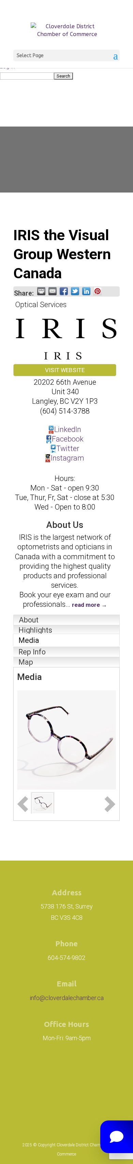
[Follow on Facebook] (73, 1072)
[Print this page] (41, 291)
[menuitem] (66, 75)
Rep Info (32, 652)
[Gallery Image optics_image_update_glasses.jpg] (43, 802)
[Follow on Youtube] (66, 1100)
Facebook (68, 439)
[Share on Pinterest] (97, 291)
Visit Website (65, 370)
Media (28, 640)
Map (25, 662)
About (29, 620)
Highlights (35, 630)
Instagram (67, 458)
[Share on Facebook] (64, 291)
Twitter (67, 448)
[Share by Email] (52, 291)
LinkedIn (67, 429)
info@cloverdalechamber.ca (67, 997)
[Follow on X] (103, 1072)
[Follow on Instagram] (34, 1072)
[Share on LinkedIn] (86, 291)
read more (86, 604)
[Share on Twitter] (75, 291)
